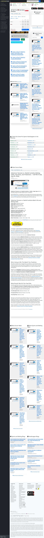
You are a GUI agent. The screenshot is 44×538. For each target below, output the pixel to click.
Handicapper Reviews (5, 16)
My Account (4, 4)
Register (2, 536)
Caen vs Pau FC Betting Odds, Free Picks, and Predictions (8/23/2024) (18, 53)
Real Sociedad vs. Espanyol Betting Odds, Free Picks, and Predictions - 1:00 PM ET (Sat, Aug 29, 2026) (22, 334)
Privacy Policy (38, 486)
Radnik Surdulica (19, 231)
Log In (5, 536)
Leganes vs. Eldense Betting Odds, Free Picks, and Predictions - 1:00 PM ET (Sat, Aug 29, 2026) (37, 47)
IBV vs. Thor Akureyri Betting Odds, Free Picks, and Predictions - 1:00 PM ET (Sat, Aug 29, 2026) (37, 92)
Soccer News (19, 81)
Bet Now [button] (27, 10)
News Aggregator (4, 27)
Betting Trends (4, 22)
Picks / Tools (25, 29)
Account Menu (4, 5)
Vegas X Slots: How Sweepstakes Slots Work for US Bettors (18, 451)
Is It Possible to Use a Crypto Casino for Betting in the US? (17, 463)
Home (12, 485)
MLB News (38, 372)
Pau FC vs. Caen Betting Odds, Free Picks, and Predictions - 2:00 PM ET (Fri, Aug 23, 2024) (24, 86)
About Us (12, 498)
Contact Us (12, 501)
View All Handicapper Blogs (35, 471)
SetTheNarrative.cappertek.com (32, 453)
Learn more (30, 309)
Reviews (12, 490)
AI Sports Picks (29, 488)
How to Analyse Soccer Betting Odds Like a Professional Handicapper (17, 440)
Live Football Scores (30, 487)
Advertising (21, 487)
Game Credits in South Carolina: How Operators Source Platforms (18, 445)
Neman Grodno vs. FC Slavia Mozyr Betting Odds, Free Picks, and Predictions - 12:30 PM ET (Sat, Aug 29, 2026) (22, 386)
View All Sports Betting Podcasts (37, 27)
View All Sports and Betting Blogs (18, 475)
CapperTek (12, 13)
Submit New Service (22, 491)
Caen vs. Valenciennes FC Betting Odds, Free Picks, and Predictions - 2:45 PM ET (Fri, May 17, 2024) (24, 116)
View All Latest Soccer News (18, 428)
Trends (16, 16)
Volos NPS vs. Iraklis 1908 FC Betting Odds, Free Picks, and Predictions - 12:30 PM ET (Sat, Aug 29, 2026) (22, 417)
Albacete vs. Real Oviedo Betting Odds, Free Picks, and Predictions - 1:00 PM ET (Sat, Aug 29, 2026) (37, 62)
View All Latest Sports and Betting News (35, 421)
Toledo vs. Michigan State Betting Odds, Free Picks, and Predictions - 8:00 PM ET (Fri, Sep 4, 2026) (39, 350)
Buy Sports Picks (13, 499)
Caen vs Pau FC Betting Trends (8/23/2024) (18, 58)
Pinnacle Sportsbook (30, 485)
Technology (21, 485)
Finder (20, 16)
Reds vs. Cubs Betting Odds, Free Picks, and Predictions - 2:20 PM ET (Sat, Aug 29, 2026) (39, 380)
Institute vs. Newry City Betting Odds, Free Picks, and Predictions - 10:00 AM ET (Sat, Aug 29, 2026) (22, 402)
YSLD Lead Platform (22, 502)
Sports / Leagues (4, 9)
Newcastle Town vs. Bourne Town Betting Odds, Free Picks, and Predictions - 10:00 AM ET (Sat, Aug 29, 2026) (22, 368)
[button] (42, 1)
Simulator (24, 16)
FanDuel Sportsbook (30, 486)
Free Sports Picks (22, 501)
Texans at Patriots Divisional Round (35, 455)
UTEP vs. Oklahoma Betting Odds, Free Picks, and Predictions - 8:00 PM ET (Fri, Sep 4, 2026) (39, 334)
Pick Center (3, 8)
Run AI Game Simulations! (17, 42)
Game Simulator (4, 24)
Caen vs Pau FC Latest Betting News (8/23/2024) (18, 75)
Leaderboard (4, 14)
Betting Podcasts (4, 28)
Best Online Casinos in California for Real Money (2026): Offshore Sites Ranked (17, 469)
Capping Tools (13, 491)
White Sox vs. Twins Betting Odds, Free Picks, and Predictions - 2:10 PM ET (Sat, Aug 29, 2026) (39, 395)
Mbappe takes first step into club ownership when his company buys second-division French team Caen (24, 106)
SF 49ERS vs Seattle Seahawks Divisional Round (34, 461)
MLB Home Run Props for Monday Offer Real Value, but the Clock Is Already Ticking (17, 457)
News (17, 18)
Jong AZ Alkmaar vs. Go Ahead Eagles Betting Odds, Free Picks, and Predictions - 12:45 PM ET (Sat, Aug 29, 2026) (22, 351)
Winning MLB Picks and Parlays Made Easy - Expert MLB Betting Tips (35, 440)
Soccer (19, 13)
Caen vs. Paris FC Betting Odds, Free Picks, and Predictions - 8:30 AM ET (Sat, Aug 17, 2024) (24, 96)
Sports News (4, 11)
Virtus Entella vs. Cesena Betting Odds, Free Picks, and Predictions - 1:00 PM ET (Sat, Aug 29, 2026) (37, 107)
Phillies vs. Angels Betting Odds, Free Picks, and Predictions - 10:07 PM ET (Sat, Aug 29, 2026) (39, 365)
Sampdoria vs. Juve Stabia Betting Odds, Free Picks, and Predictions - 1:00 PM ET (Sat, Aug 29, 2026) (37, 121)
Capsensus (13, 18)
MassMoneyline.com (31, 442)
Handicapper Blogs (22, 496)
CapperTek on (21, 504)
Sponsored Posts (22, 488)
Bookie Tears (4, 19)
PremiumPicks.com (25, 219)
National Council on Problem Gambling (24, 306)
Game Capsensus (4, 26)
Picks (13, 16)
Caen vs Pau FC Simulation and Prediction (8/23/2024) (19, 66)
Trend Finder (4, 23)
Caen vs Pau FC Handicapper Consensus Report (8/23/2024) (19, 70)
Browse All (3, 31)
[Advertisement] (27, 314)
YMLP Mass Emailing (22, 503)
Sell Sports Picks (13, 500)
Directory (3, 15)
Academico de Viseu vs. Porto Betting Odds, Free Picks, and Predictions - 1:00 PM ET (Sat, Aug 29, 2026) (37, 76)
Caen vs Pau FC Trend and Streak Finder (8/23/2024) (19, 62)
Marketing (20, 486)
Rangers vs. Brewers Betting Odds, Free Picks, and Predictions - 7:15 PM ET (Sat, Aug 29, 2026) (39, 410)
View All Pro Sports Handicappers (27, 159)
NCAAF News (38, 341)
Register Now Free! (15, 39)
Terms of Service (38, 485)
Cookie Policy (38, 487)
